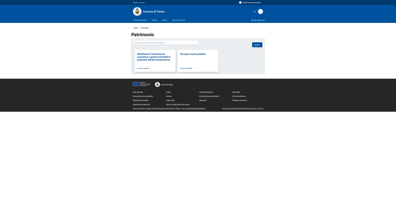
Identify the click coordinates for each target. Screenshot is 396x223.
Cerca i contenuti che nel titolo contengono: (149, 42)
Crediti (168, 92)
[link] (145, 68)
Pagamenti (203, 100)
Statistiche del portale (140, 100)
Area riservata (138, 92)
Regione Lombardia (139, 2)
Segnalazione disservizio (141, 104)
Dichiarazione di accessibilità (143, 96)
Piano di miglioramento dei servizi (178, 104)
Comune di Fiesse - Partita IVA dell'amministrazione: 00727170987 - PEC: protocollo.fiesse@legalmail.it (169, 108)
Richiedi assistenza (239, 96)
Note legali (236, 92)
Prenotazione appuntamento (209, 96)
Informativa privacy (206, 92)
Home (136, 27)
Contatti (169, 96)
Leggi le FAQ (170, 100)
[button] (250, 2)
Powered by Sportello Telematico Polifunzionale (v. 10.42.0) (242, 108)
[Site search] (260, 11)
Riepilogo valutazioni (239, 100)
